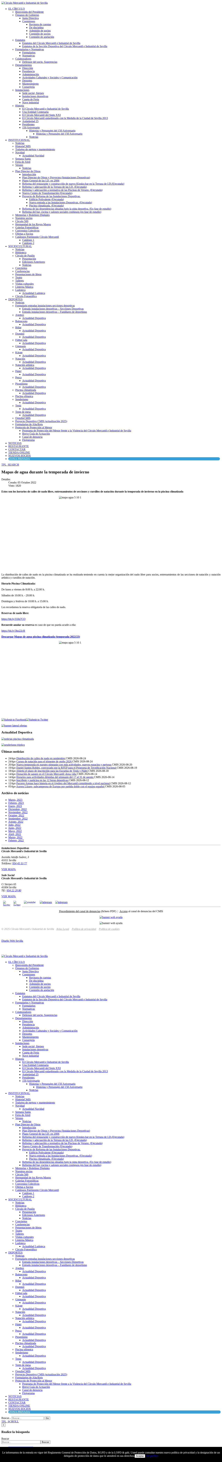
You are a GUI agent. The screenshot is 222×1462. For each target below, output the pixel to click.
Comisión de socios (39, 33)
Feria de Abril (22, 161)
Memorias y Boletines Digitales (32, 215)
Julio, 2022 (14, 824)
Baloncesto (21, 321)
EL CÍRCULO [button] (16, 8)
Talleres (19, 280)
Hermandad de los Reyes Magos (33, 224)
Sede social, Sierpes (33, 93)
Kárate (19, 352)
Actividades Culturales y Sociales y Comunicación (50, 77)
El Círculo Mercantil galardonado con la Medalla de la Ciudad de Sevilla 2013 (65, 118)
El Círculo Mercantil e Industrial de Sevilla (45, 108)
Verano (19, 165)
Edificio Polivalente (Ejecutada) (46, 199)
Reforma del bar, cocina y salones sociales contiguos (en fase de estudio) (61, 211)
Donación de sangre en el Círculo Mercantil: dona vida (46, 773)
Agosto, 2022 (15, 821)
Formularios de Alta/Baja (29, 424)
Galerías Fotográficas (27, 227)
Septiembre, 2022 (18, 818)
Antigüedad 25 (30, 121)
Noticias (33, 136)
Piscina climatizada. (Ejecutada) (46, 205)
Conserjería (28, 86)
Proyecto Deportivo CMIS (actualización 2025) (41, 421)
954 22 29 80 (14, 890)
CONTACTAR (16, 449)
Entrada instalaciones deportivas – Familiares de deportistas (54, 311)
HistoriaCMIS (23, 146)
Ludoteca (20, 290)
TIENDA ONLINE (19, 452)
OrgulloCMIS (23, 418)
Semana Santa (23, 158)
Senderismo (21, 399)
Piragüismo (21, 383)
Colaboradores (23, 58)
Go (47, 1418)
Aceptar (140, 1456)
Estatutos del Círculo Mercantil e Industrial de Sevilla (51, 43)
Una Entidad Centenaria (35, 111)
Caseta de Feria (30, 99)
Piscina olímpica (24, 396)
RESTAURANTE (18, 446)
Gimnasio (20, 346)
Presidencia (28, 71)
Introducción (29, 174)
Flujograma (28, 439)
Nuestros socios (23, 218)
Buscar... (6, 1418)
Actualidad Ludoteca (33, 293)
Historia (19, 105)
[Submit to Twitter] (37, 719)
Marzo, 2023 (15, 799)
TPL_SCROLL (10, 1421)
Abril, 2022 (14, 834)
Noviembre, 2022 (18, 812)
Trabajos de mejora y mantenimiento (35, 149)
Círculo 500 (21, 221)
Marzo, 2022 (15, 837)
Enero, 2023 (15, 806)
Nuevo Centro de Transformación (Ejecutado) (47, 193)
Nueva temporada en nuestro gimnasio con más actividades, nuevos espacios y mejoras (64, 764)
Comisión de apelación (41, 36)
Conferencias (22, 271)
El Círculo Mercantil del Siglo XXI (41, 115)
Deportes (27, 80)
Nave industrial (30, 102)
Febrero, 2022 (16, 840)
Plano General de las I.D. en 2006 (40, 180)
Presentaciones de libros (28, 274)
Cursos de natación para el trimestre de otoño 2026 (44, 761)
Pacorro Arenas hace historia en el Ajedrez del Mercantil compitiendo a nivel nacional (63, 783)
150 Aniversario (31, 127)
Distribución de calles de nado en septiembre (41, 758)
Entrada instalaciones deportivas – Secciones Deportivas (53, 308)
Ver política (152, 1455)
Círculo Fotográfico (26, 296)
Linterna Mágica (24, 286)
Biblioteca (20, 252)
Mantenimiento (30, 83)
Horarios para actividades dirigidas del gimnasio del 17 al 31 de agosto (55, 777)
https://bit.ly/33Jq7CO (13, 618)
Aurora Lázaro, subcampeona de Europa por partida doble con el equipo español (60, 786)
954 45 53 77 (19, 863)
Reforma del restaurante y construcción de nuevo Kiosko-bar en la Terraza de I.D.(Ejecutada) (73, 183)
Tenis (18, 405)
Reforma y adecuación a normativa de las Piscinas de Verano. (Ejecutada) (62, 190)
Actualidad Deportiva (34, 318)
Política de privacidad (84, 929)
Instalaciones (22, 90)
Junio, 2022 (14, 827)
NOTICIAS (15, 443)
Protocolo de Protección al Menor (33, 427)
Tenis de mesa (23, 411)
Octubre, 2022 (16, 815)
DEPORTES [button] (15, 299)
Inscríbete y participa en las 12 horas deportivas (42, 780)
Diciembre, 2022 (17, 809)
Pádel (18, 371)
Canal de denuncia (32, 436)
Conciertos (21, 268)
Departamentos (23, 65)
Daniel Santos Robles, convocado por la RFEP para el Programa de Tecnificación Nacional (66, 767)
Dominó (19, 333)
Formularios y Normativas (29, 49)
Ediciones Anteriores (33, 261)
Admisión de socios (40, 30)
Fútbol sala (21, 340)
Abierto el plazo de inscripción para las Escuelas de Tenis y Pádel (52, 770)
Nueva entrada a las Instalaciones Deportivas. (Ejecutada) (60, 202)
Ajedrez (19, 315)
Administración (30, 74)
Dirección (27, 68)
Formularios (28, 52)
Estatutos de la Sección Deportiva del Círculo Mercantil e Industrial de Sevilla (64, 46)
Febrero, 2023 (16, 802)
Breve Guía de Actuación (36, 433)
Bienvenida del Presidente (29, 11)
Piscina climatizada (25, 390)
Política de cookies (109, 929)
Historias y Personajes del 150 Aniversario (52, 130)
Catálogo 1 (28, 240)
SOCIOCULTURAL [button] (20, 246)
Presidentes (28, 124)
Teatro (18, 277)
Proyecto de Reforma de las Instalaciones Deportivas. (51, 196)
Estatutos (20, 40)
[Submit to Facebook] (13, 719)
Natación (20, 358)
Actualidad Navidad (33, 155)
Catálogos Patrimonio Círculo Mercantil (37, 236)
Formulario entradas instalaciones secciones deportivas (45, 305)
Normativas (28, 55)
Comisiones (28, 21)
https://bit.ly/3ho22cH (13, 630)
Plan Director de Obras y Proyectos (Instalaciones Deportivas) (56, 177)
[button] (10, 464)
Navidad (20, 152)
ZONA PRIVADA (19, 458)
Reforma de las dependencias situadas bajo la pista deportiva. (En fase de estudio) (66, 208)
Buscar (5, 1438)
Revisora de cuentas (40, 24)
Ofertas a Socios (24, 233)
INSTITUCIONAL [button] (19, 140)
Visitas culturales (24, 283)
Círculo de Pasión (25, 255)
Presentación (29, 258)
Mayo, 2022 (15, 831)
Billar (18, 327)
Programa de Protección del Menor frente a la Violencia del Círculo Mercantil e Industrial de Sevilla (76, 430)
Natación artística (24, 365)
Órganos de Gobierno (27, 15)
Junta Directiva (30, 18)
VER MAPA (8, 869)
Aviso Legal (62, 929)
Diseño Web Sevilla (12, 940)
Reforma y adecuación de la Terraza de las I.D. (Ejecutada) (54, 186)
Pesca (18, 377)
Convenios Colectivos (27, 230)
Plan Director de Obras (27, 171)
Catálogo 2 (28, 243)
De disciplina (36, 27)
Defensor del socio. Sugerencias (39, 61)
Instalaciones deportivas (35, 96)
